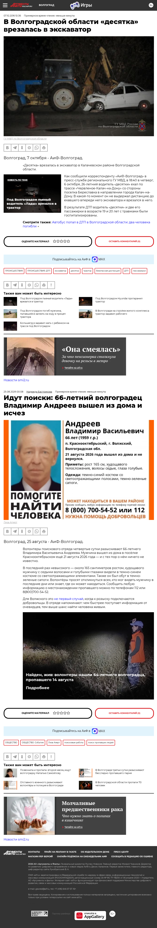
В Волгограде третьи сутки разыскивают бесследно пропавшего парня (119, 772)
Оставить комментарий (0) (124, 241)
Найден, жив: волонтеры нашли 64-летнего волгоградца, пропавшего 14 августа (85, 677)
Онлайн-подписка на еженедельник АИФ (82, 856)
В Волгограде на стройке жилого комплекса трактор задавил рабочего (122, 312)
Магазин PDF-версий (40, 856)
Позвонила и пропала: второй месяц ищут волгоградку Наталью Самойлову (45, 772)
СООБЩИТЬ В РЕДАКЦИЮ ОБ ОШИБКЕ (132, 856)
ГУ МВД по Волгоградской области (25, 138)
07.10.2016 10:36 (12, 15)
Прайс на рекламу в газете (60, 852)
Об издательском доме (95, 852)
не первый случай (68, 599)
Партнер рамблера (61, 913)
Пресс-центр (121, 852)
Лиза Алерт (10, 522)
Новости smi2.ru (16, 380)
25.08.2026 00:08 (13, 391)
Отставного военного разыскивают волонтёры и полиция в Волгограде (41, 784)
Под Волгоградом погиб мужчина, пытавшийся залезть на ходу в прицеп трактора (43, 313)
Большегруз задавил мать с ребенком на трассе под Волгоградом (44, 324)
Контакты (34, 852)
